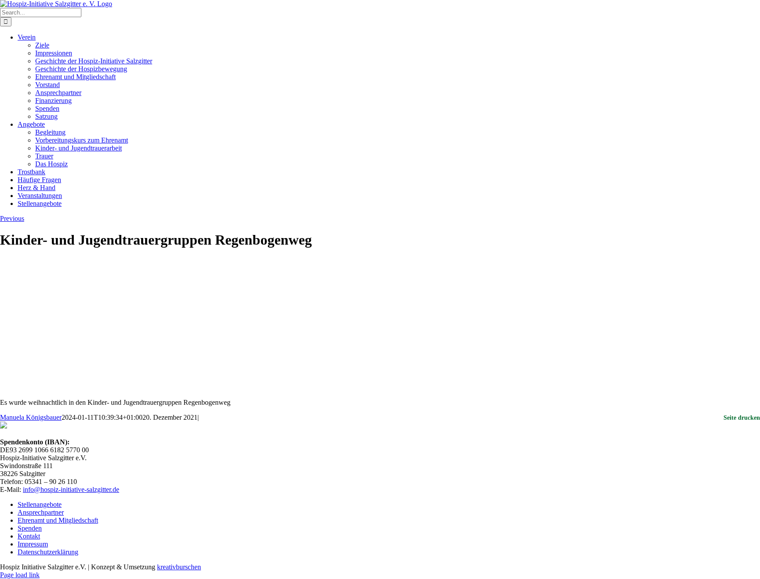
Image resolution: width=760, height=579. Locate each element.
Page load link (20, 575)
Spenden (30, 528)
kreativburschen (179, 567)
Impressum (33, 544)
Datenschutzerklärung (48, 552)
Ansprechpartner (41, 512)
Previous (12, 218)
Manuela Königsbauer (31, 417)
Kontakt (29, 536)
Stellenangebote (40, 504)
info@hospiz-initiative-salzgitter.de (71, 489)
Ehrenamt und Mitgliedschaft (58, 520)
